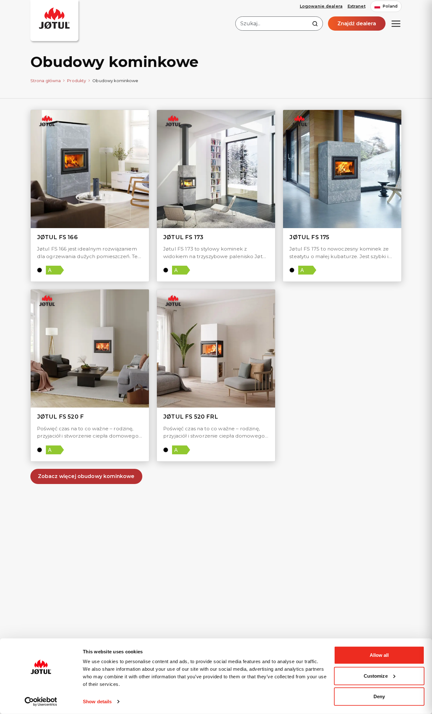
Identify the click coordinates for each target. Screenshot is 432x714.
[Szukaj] (315, 23)
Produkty (76, 80)
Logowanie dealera (321, 6)
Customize (376, 675)
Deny (379, 696)
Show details (97, 701)
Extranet (357, 6)
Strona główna (45, 80)
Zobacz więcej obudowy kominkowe (86, 476)
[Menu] (396, 23)
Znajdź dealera (356, 24)
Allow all (379, 655)
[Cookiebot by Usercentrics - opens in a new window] (41, 701)
